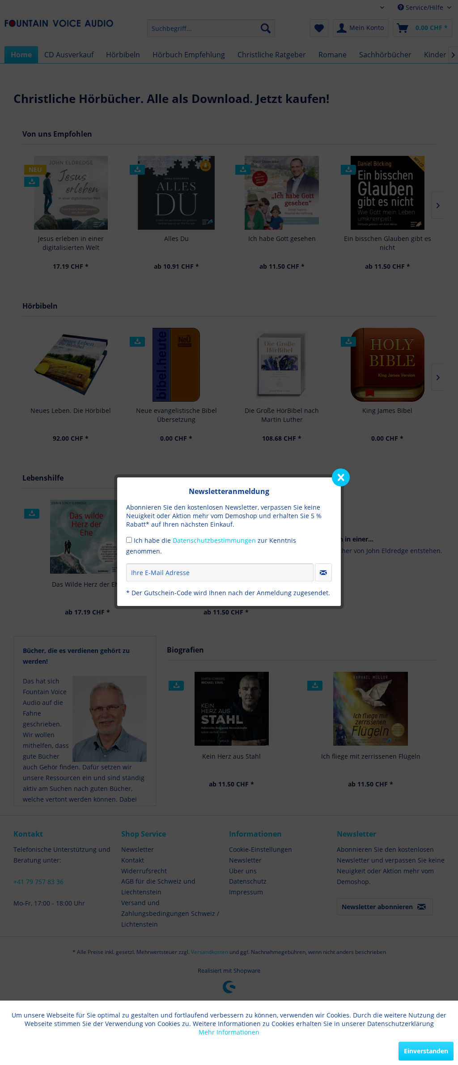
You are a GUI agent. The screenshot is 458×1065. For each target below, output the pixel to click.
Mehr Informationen (229, 1032)
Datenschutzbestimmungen (214, 540)
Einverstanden (426, 1051)
